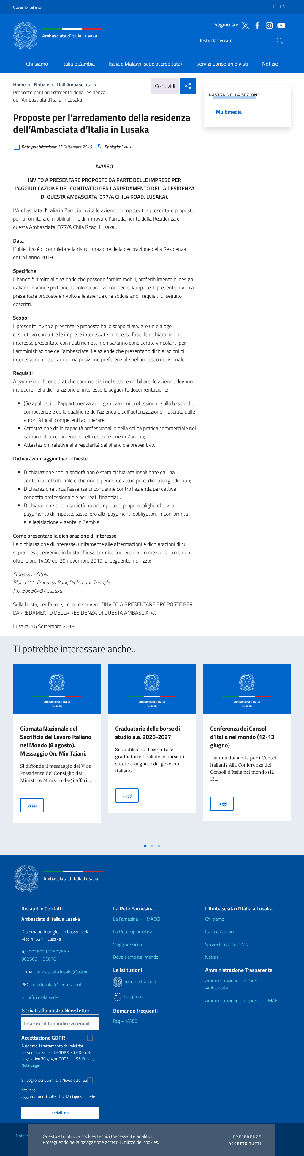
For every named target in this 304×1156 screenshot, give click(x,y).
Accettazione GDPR (43, 1038)
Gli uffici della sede (39, 997)
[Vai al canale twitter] (244, 24)
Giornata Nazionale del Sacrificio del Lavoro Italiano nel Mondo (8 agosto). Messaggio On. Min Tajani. (55, 741)
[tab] (145, 846)
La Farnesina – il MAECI (136, 918)
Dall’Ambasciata (74, 84)
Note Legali (31, 1065)
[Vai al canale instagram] (268, 24)
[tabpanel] (57, 752)
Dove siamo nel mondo (135, 956)
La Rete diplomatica (132, 931)
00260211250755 (47, 951)
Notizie (41, 84)
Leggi (35, 805)
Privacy (88, 1058)
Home (19, 84)
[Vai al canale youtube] (280, 24)
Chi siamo (214, 918)
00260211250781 (40, 958)
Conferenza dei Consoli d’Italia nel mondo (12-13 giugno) (242, 737)
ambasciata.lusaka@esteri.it (64, 971)
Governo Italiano (27, 7)
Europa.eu (132, 996)
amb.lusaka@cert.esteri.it (56, 984)
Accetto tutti (245, 1143)
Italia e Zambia (219, 931)
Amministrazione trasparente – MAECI (243, 1000)
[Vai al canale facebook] (256, 24)
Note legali (25, 1135)
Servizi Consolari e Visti (227, 944)
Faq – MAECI (126, 1020)
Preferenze (247, 1137)
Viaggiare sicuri (127, 944)
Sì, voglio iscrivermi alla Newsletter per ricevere (54, 1081)
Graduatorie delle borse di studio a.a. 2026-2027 (147, 732)
